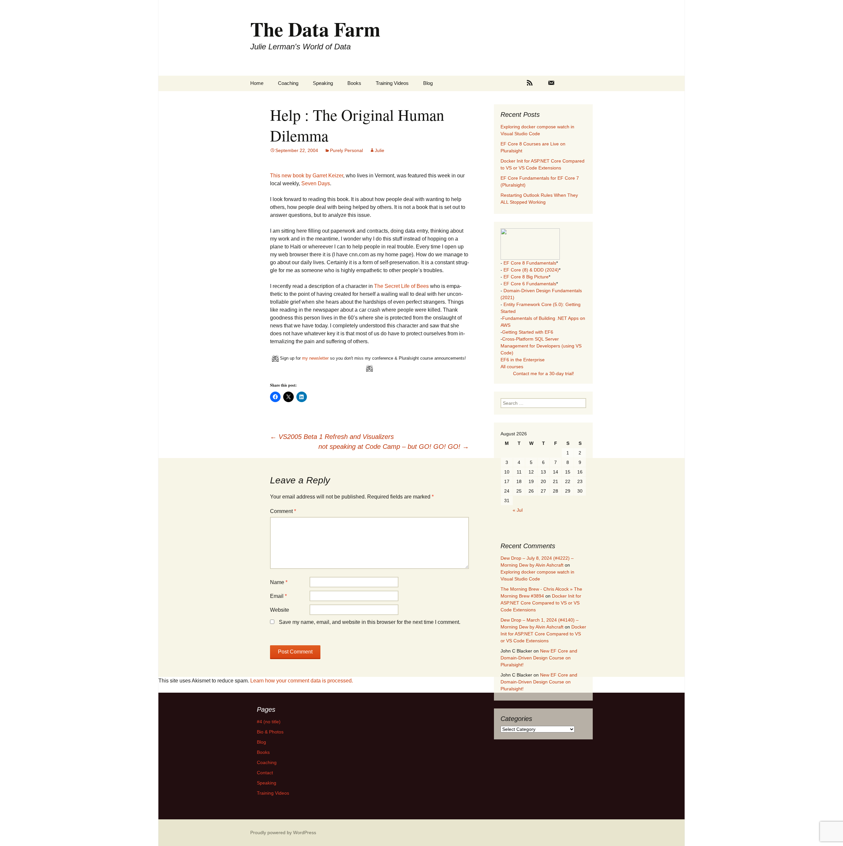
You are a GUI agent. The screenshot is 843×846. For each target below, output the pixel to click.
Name (278, 582)
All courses (512, 366)
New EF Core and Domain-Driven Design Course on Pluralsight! (539, 657)
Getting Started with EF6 (527, 332)
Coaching (288, 83)
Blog (428, 83)
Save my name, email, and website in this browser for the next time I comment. (369, 622)
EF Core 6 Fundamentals (529, 283)
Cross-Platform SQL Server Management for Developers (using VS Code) (541, 345)
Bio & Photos (270, 731)
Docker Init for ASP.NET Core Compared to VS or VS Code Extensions (541, 602)
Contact (265, 772)
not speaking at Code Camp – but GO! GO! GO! (393, 446)
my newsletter (315, 358)
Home (256, 83)
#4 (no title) (269, 721)
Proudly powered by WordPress (283, 832)
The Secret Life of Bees (402, 286)
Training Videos (392, 83)
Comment (283, 511)
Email (278, 596)
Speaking (323, 83)
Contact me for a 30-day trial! (543, 373)
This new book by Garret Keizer (306, 175)
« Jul (518, 510)
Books (354, 83)
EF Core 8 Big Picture (526, 276)
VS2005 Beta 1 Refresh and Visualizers (332, 436)
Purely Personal (346, 150)
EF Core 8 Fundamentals (529, 263)
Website (279, 610)
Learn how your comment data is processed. (301, 680)
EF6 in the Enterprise (523, 359)
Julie (379, 150)
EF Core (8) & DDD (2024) (531, 269)
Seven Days (315, 183)
